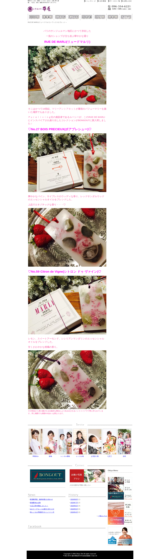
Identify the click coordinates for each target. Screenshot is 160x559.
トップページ (89, 1)
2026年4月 (74, 512)
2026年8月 (74, 499)
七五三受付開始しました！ (39, 506)
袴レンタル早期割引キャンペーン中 (42, 512)
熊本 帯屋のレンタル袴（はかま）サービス (73, 17)
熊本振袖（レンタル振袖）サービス (47, 17)
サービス (113, 1)
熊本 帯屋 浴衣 (112, 17)
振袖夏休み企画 (35, 503)
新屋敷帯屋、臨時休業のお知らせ (41, 499)
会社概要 (101, 1)
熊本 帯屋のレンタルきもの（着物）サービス (60, 17)
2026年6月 (74, 506)
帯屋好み (34, 17)
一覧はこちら (102, 516)
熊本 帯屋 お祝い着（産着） (86, 17)
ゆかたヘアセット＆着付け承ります (42, 509)
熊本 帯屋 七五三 (99, 17)
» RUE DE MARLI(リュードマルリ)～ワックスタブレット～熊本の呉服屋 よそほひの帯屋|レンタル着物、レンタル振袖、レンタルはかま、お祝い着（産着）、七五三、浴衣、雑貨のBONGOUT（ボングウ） (39, 9)
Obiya (78, 554)
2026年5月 (74, 509)
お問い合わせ (126, 1)
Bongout (125, 17)
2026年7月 (74, 503)
